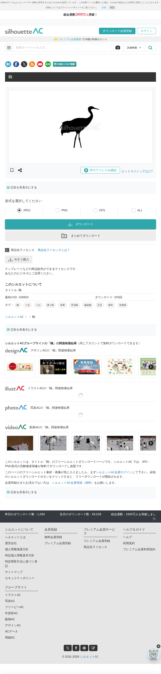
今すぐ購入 (21, 259)
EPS (102, 210)
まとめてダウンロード (85, 235)
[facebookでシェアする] (16, 64)
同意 (112, 7)
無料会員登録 (53, 537)
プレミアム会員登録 (57, 543)
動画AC (10, 619)
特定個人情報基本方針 (19, 555)
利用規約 (129, 543)
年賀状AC (11, 613)
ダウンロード (84, 224)
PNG (64, 210)
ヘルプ (127, 537)
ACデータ (11, 631)
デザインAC (13, 625)
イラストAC (13, 594)
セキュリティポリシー (19, 578)
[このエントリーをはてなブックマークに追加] (8, 64)
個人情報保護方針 (17, 549)
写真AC (10, 601)
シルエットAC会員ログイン (114, 472)
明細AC (10, 637)
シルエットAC (14, 316)
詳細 (104, 7)
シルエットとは (15, 537)
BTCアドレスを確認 (103, 170)
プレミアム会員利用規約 (139, 549)
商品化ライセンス (95, 547)
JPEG (27, 210)
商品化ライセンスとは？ (54, 250)
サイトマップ (14, 572)
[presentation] (10, 366)
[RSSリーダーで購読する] (32, 64)
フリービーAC (14, 607)
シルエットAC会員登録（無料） (73, 482)
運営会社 (11, 543)
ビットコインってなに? (137, 171)
